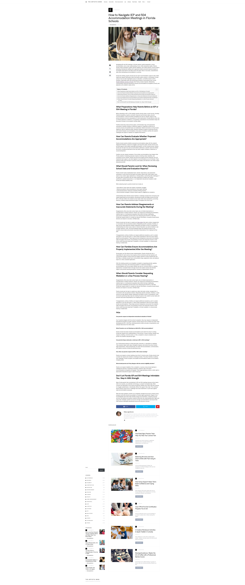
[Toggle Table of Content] (156, 89)
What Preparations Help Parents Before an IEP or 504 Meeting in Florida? (134, 91)
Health (88, 496)
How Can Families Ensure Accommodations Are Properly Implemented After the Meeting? (137, 97)
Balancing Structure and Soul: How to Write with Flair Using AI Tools (145, 459)
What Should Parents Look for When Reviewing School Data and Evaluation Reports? (136, 94)
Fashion (89, 492)
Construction (90, 485)
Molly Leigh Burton (113, 24)
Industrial (89, 501)
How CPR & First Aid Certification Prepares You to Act (146, 508)
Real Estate (90, 513)
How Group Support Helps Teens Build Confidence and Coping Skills (145, 484)
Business (89, 480)
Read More (139, 446)
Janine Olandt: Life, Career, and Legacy (90, 568)
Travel (88, 522)
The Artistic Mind (95, 1)
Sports (88, 518)
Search (86, 467)
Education (89, 487)
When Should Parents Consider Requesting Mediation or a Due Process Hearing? (136, 99)
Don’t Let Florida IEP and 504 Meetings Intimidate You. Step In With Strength (134, 102)
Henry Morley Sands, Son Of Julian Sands (91, 543)
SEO (88, 515)
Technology (90, 520)
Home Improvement (91, 499)
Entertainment (90, 489)
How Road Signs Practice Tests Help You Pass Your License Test (145, 434)
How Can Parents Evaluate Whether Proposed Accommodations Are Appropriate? (136, 92)
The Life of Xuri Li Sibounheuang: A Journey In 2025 (91, 552)
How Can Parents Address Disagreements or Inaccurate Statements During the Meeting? (137, 96)
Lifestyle (89, 506)
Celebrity (89, 482)
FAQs (121, 100)
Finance (89, 494)
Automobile (90, 478)
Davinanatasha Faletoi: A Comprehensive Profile (91, 560)
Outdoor (89, 508)
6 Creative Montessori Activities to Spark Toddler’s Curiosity (145, 531)
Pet (88, 511)
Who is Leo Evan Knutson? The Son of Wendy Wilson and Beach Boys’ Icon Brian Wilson (91, 534)
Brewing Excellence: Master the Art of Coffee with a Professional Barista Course (145, 555)
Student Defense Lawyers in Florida (124, 81)
